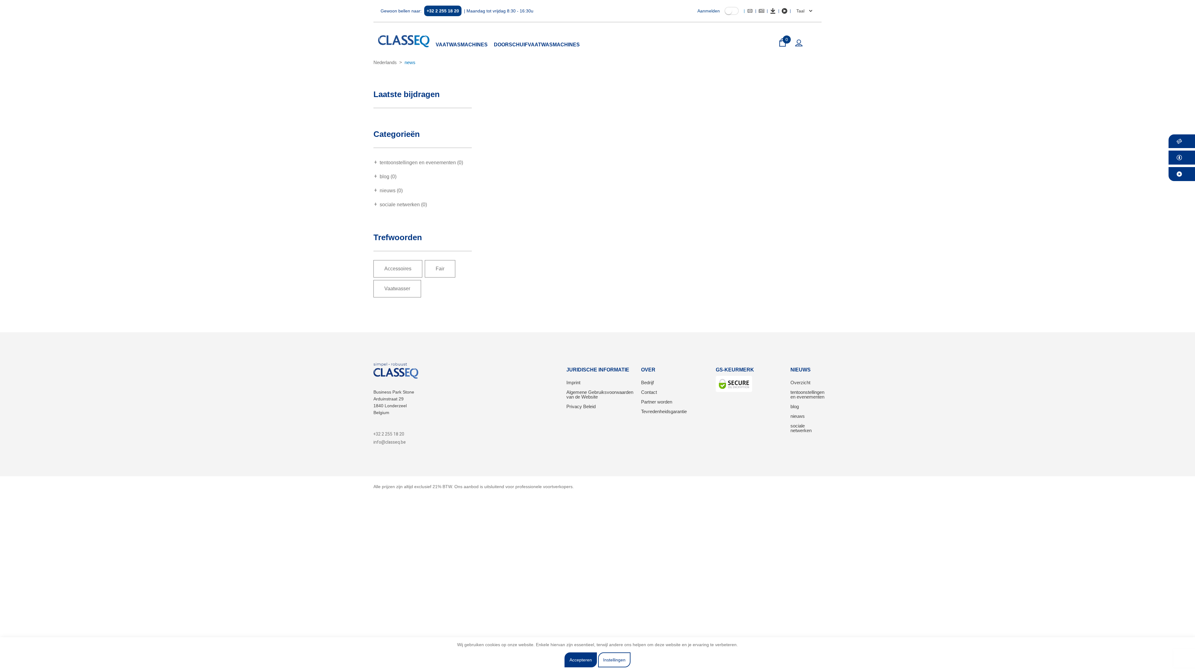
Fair (440, 268)
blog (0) (388, 176)
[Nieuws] (761, 11)
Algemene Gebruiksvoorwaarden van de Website (599, 394)
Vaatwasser (397, 288)
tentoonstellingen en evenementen (807, 394)
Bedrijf (647, 382)
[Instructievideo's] (784, 11)
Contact (649, 392)
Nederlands (385, 62)
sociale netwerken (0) (403, 204)
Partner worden (656, 401)
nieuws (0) (391, 190)
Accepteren (580, 659)
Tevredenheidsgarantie (664, 411)
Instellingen (614, 659)
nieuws (797, 416)
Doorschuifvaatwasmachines (537, 44)
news (410, 62)
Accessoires (397, 268)
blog (794, 406)
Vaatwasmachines (462, 44)
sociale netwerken (801, 428)
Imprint (573, 382)
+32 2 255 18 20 (443, 10)
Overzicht (800, 382)
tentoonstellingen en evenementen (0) (421, 162)
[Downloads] (773, 11)
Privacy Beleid (581, 406)
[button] (803, 11)
